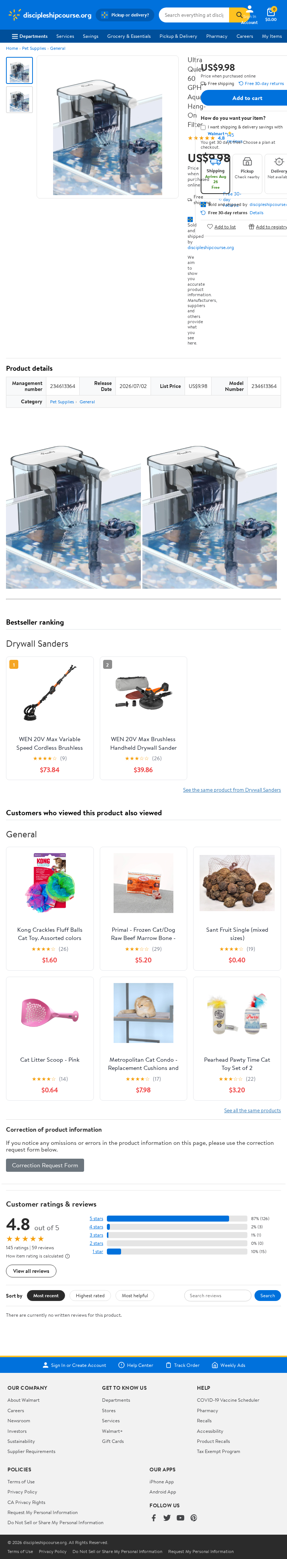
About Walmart (23, 1399)
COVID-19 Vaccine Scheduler (228, 1399)
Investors (17, 1431)
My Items (272, 36)
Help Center (140, 1365)
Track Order (187, 1365)
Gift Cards (113, 1441)
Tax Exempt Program (218, 1451)
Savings (90, 36)
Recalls (204, 1420)
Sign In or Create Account (78, 1365)
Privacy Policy (22, 1491)
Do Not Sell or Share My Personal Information (55, 1522)
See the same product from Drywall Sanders (232, 789)
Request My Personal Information (42, 1512)
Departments (33, 36)
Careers (245, 36)
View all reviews (31, 1270)
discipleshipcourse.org (211, 247)
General (57, 48)
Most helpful (135, 1295)
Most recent (46, 1295)
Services (65, 36)
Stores (108, 1410)
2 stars (96, 1243)
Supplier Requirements (31, 1451)
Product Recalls (213, 1441)
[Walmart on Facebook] (153, 1518)
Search (267, 1295)
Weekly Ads (232, 1365)
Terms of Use (21, 1481)
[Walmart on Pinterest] (194, 1518)
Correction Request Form (45, 1165)
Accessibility (210, 1431)
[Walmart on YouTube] (180, 1518)
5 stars (96, 1218)
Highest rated (90, 1295)
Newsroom (18, 1420)
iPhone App (161, 1481)
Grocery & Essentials (129, 36)
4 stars (96, 1226)
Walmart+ (112, 1431)
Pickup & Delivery (178, 36)
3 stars (96, 1235)
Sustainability (21, 1441)
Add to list (225, 226)
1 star (98, 1251)
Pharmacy (217, 36)
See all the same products (252, 1110)
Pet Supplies (34, 48)
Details (256, 212)
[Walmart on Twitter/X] (167, 1518)
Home (12, 48)
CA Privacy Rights (26, 1502)
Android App (162, 1491)
